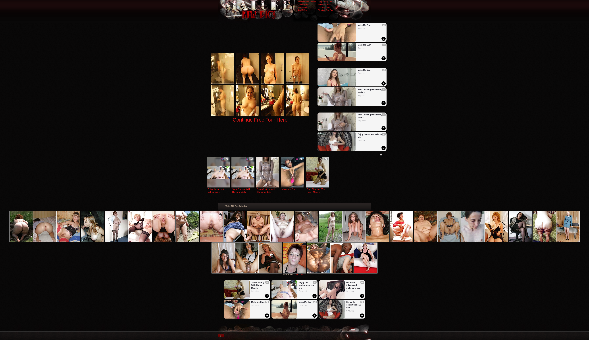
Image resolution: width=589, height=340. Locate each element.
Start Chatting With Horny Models (370, 91)
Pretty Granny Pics (325, 2)
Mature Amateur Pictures (307, 2)
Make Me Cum (364, 25)
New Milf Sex (302, 10)
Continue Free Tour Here (260, 120)
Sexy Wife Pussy (324, 7)
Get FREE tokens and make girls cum (353, 285)
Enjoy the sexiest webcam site (370, 135)
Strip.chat (362, 28)
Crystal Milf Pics (304, 4)
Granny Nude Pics (325, 4)
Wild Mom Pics (303, 7)
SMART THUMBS (300, 275)
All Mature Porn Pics (325, 10)
